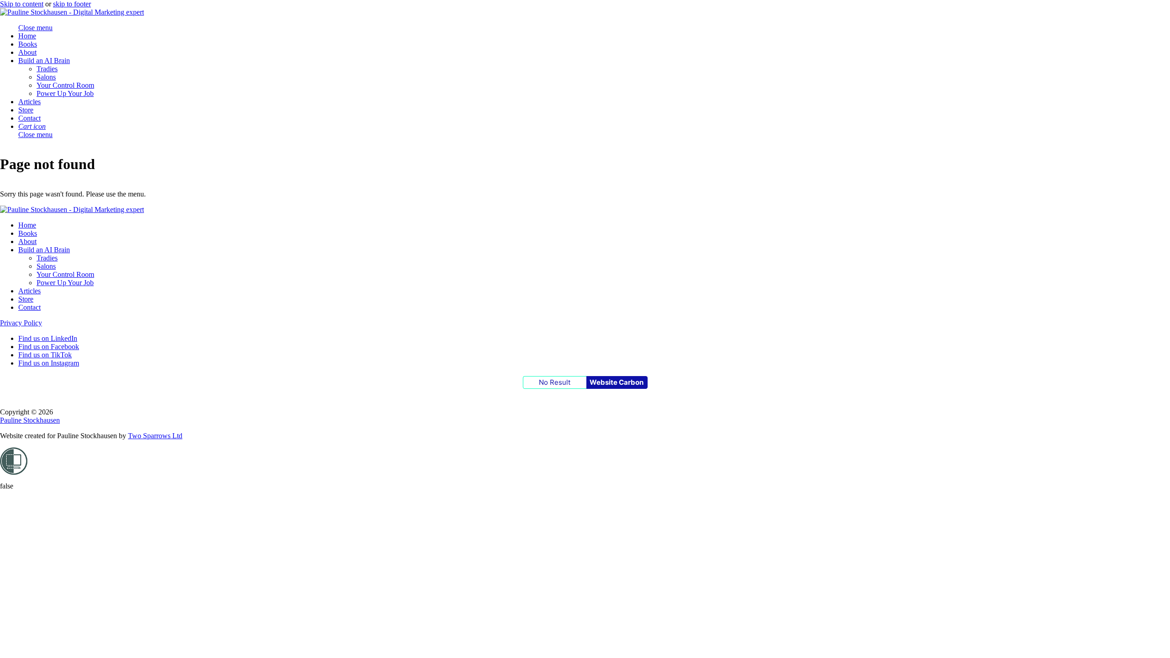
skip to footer (72, 4)
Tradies (47, 69)
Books (27, 44)
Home (27, 36)
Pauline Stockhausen (30, 420)
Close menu (35, 134)
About (27, 52)
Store (25, 110)
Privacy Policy (21, 323)
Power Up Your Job (65, 93)
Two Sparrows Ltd (155, 436)
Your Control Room (65, 85)
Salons (46, 77)
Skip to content (21, 4)
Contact (29, 118)
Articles (29, 102)
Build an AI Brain (44, 60)
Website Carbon (617, 382)
